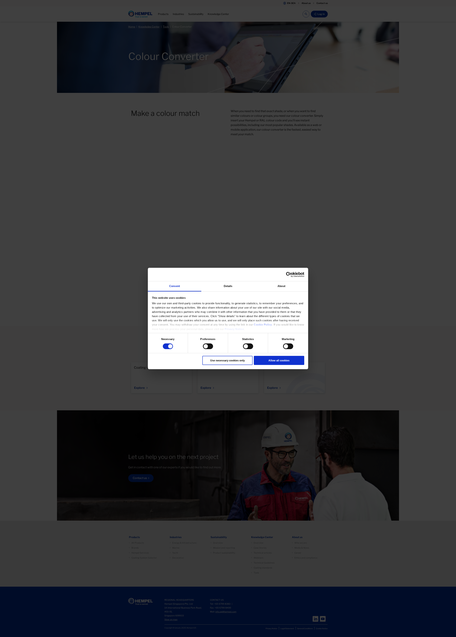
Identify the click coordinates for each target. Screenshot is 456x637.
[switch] (208, 346)
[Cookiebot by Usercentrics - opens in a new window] (288, 274)
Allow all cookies (278, 360)
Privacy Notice (234, 329)
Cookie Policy (263, 324)
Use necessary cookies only (227, 360)
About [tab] (281, 286)
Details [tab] (228, 286)
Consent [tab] (174, 286)
